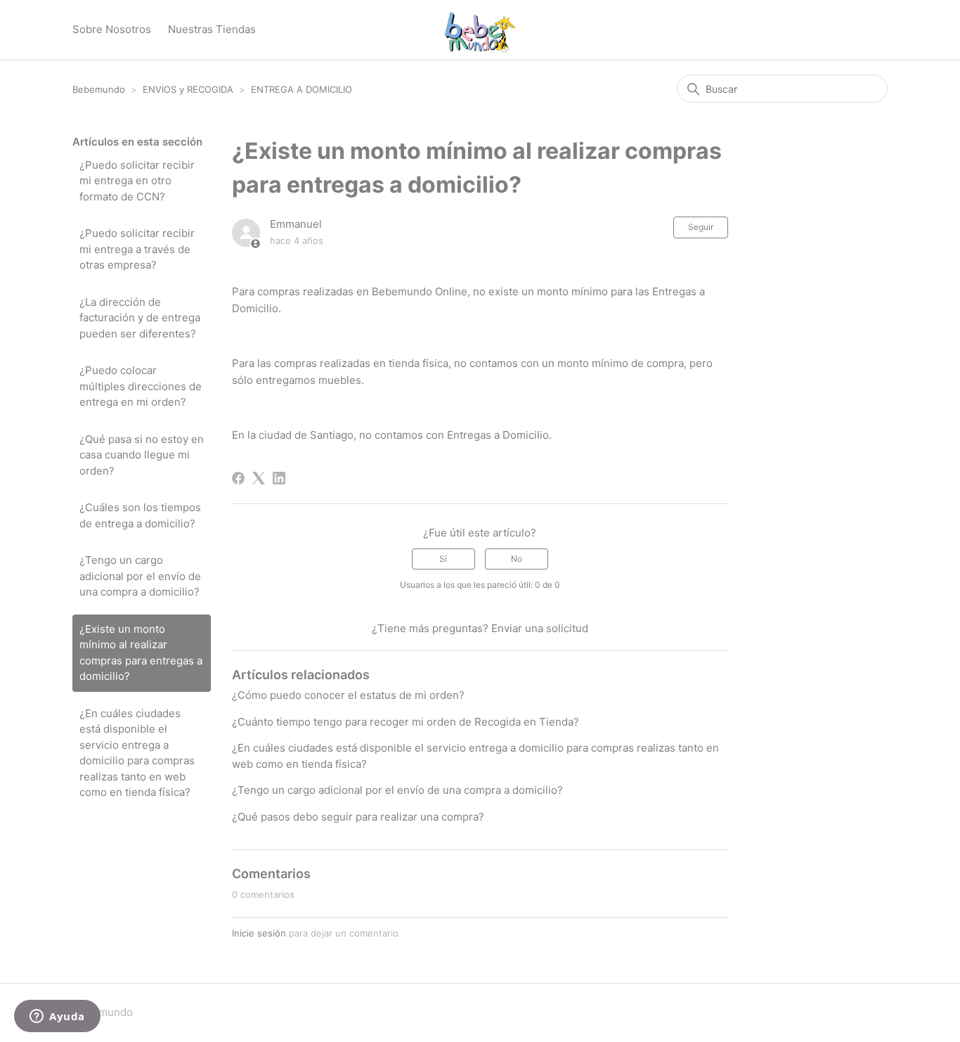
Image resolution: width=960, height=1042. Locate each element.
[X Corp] (258, 478)
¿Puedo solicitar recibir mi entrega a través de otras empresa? (137, 248)
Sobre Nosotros (111, 29)
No (516, 558)
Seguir (700, 226)
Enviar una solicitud (539, 628)
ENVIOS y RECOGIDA (188, 89)
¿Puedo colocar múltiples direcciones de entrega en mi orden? (140, 386)
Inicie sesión (259, 933)
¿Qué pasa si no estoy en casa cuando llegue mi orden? (141, 454)
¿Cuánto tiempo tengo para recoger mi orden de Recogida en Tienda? (405, 721)
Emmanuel (296, 224)
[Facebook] (238, 478)
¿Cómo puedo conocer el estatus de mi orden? (348, 695)
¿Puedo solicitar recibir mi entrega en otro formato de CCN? (137, 180)
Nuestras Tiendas (212, 29)
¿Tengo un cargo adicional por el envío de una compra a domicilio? (140, 575)
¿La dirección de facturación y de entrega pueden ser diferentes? (139, 317)
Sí (443, 558)
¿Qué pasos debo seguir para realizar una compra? (358, 816)
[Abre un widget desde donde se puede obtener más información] (57, 1017)
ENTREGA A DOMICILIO (301, 89)
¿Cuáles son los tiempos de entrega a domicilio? (140, 515)
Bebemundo (100, 89)
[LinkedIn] (279, 478)
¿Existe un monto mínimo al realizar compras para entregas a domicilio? (140, 652)
